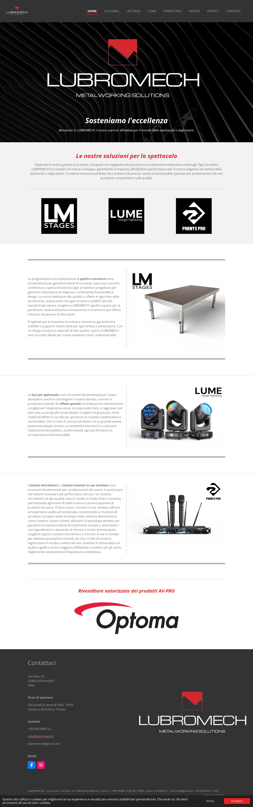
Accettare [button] (237, 801)
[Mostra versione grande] (177, 309)
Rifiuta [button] (210, 801)
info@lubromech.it (41, 736)
